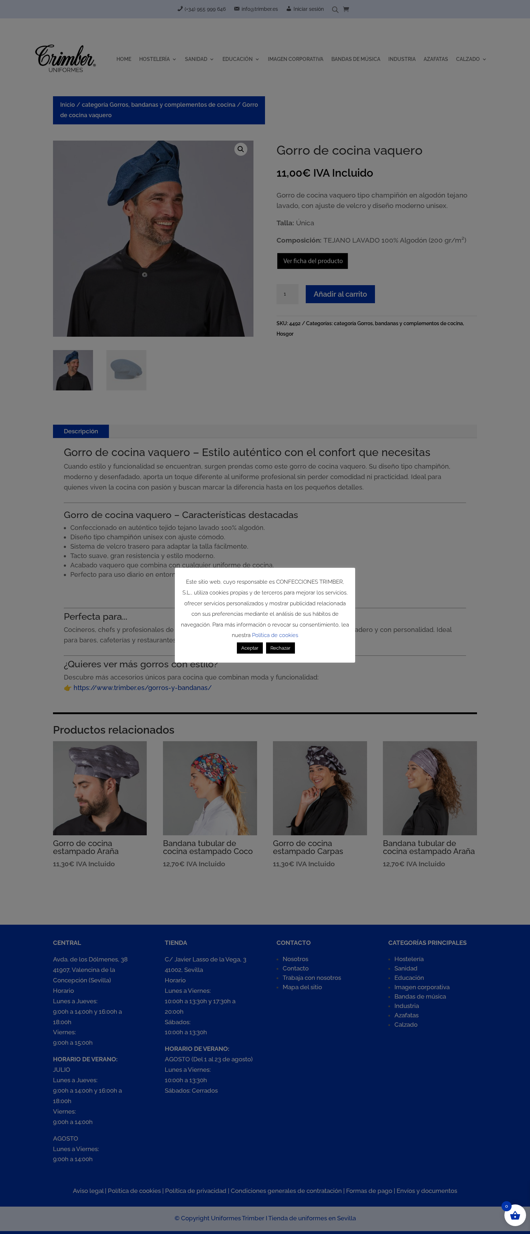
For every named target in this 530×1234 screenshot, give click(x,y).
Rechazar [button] (280, 648)
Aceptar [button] (250, 648)
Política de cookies (275, 635)
